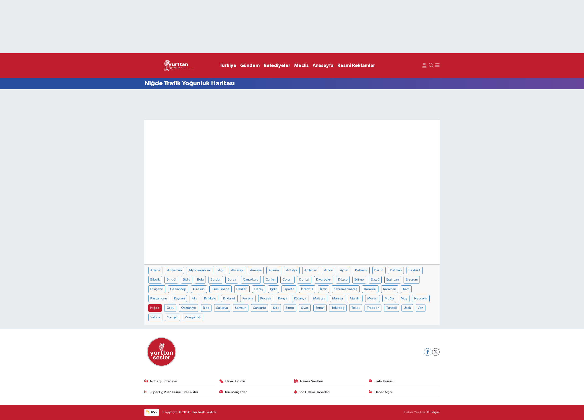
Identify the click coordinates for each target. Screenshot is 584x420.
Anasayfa (323, 65)
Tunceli (391, 307)
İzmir (323, 289)
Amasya (256, 270)
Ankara (274, 270)
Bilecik (155, 279)
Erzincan (392, 279)
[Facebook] (427, 352)
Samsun (240, 307)
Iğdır (273, 289)
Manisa (337, 298)
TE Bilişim (433, 412)
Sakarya (222, 307)
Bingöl (171, 279)
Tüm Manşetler (235, 392)
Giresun (199, 289)
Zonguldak (193, 317)
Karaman (389, 289)
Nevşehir (421, 298)
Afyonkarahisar (200, 270)
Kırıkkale (210, 298)
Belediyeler (277, 65)
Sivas (305, 307)
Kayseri (179, 298)
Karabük (370, 289)
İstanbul (307, 289)
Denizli (304, 279)
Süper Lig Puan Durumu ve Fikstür (174, 392)
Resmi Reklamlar (356, 65)
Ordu (170, 307)
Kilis (194, 298)
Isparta (289, 289)
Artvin (328, 270)
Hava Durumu (235, 381)
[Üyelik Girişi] (424, 66)
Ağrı (221, 270)
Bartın (378, 270)
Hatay (258, 289)
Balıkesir (361, 270)
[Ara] (431, 66)
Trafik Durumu (384, 381)
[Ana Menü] (437, 66)
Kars (406, 289)
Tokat (355, 307)
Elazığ (375, 279)
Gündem (250, 65)
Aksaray (237, 270)
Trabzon (373, 307)
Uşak (407, 307)
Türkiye (227, 65)
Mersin (372, 298)
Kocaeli (265, 298)
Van (420, 307)
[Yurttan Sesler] (179, 65)
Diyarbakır (323, 279)
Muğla (389, 298)
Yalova (155, 317)
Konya (282, 298)
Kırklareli (229, 298)
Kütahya (300, 298)
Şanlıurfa (259, 307)
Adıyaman (174, 270)
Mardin (355, 298)
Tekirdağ (337, 307)
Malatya (319, 298)
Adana (155, 270)
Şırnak (319, 307)
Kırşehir (247, 298)
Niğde (154, 307)
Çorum (287, 279)
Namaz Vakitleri (311, 381)
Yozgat (172, 317)
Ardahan (310, 270)
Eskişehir (156, 289)
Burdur (216, 279)
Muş (404, 298)
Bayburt (414, 270)
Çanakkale (250, 279)
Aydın (344, 270)
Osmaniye (188, 307)
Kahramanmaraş (345, 289)
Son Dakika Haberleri (314, 392)
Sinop (290, 307)
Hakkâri (241, 289)
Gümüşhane (220, 289)
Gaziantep (178, 289)
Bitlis (186, 279)
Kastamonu (158, 298)
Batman (396, 270)
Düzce (343, 279)
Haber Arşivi (384, 392)
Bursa (232, 279)
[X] (436, 352)
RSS (154, 412)
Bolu (200, 279)
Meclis (301, 65)
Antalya (291, 270)
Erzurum (412, 279)
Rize (206, 307)
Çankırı (271, 279)
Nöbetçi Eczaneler (163, 381)
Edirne (359, 279)
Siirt (276, 307)
